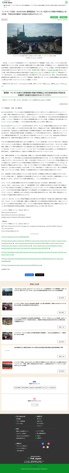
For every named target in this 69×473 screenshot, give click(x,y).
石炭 (44, 387)
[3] (42, 128)
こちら (48, 84)
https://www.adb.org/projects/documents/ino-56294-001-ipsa (21, 265)
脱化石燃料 (8, 5)
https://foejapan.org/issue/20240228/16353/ (16, 237)
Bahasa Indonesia (63, 17)
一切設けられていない (35, 72)
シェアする (30, 274)
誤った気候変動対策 (50, 387)
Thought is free (43, 469)
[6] (64, 185)
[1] (2, 117)
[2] (13, 122)
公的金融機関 (17, 387)
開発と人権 (61, 327)
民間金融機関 (38, 387)
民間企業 (31, 387)
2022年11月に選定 (53, 70)
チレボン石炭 (35, 404)
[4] (38, 138)
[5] (63, 163)
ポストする (41, 274)
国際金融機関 (25, 387)
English (54, 17)
